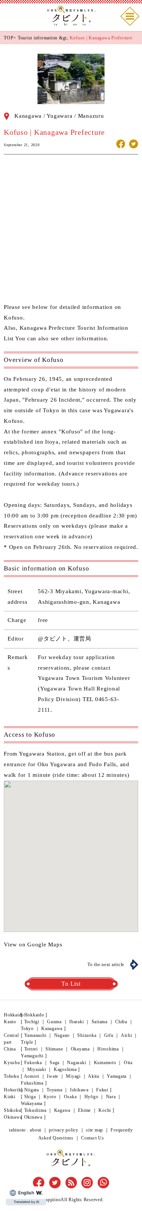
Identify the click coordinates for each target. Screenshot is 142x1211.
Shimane (54, 1049)
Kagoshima (65, 1069)
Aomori (32, 1076)
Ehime (84, 1110)
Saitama (100, 1021)
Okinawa (33, 1117)
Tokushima (35, 1110)
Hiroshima (108, 1049)
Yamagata (116, 1076)
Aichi (126, 1035)
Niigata (31, 1090)
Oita (128, 1062)
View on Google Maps (33, 944)
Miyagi (73, 1076)
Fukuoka (33, 1062)
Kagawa (62, 1110)
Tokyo (27, 1028)
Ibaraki (76, 1021)
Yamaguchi (32, 1055)
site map (94, 1130)
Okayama (80, 1049)
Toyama (54, 1090)
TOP (8, 38)
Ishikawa (79, 1090)
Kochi (104, 1110)
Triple (27, 1042)
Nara (111, 1096)
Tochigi (31, 1021)
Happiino (51, 1199)
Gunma (54, 1021)
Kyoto (50, 1096)
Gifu (109, 1035)
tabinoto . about (25, 1130)
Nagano (62, 1035)
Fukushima (32, 1083)
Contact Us (92, 1138)
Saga (54, 1062)
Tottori (31, 1049)
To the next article (105, 964)
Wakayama (31, 1103)
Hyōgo (91, 1096)
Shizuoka (86, 1035)
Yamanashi (35, 1035)
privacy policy (63, 1130)
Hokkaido (34, 1015)
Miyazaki (36, 1069)
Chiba (121, 1021)
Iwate (52, 1076)
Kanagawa (51, 1028)
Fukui (102, 1090)
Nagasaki (76, 1062)
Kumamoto (105, 1062)
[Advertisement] (71, 231)
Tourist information (38, 38)
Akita (93, 1076)
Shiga (30, 1096)
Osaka (70, 1096)
